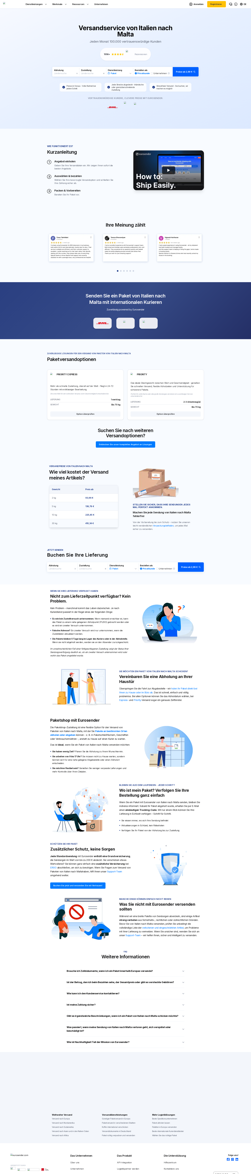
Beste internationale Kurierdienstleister (168, 1131)
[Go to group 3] (124, 271)
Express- (124, 700)
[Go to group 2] (121, 271)
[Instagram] (232, 1159)
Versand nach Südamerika (63, 1127)
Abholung (59, 70)
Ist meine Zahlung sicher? (81, 1004)
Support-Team (114, 871)
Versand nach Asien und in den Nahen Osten (70, 1131)
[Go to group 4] (127, 271)
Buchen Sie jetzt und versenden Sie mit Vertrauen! (77, 885)
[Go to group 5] (130, 271)
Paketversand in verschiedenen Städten (118, 1123)
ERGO (53, 867)
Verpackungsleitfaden (163, 525)
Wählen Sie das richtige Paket (164, 1135)
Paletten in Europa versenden (164, 1127)
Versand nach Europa (61, 1119)
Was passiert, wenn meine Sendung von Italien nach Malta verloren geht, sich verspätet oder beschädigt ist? (119, 1029)
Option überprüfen (85, 414)
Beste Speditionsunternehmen (164, 1119)
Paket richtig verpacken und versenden (118, 1135)
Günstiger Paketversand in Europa (116, 1119)
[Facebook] (227, 1159)
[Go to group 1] (117, 271)
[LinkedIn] (236, 1159)
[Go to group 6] (133, 271)
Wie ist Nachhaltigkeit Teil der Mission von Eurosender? (98, 1042)
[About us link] (235, 4)
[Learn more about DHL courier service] (102, 323)
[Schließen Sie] (77, 73)
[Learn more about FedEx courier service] (148, 323)
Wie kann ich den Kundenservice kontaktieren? (93, 993)
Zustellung (86, 70)
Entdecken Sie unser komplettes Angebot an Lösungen (125, 444)
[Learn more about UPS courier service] (125, 323)
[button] (125, 72)
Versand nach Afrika (60, 1135)
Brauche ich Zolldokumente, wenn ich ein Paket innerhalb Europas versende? (110, 971)
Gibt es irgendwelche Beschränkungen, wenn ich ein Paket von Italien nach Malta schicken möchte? (122, 1016)
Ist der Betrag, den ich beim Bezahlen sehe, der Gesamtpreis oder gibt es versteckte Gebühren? (120, 982)
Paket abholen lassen (161, 1123)
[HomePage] (23, 1155)
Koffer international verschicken (115, 1127)
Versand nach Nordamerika (63, 1123)
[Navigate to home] (13, 4)
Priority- (138, 700)
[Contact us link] (230, 4)
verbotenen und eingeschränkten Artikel (163, 927)
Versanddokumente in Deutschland (116, 1131)
